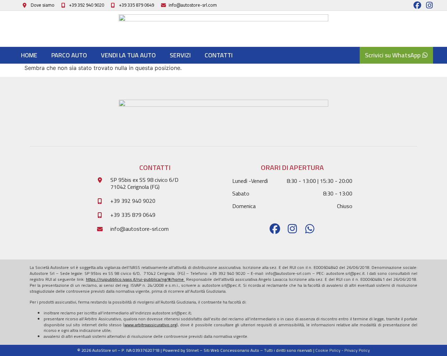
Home (29, 55)
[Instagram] (429, 5)
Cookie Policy (327, 350)
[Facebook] (417, 5)
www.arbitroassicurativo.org (150, 325)
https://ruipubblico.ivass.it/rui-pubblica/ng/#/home (135, 279)
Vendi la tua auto (128, 55)
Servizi (180, 55)
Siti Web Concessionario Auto (231, 350)
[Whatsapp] (310, 228)
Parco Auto (69, 55)
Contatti (219, 55)
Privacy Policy (357, 350)
